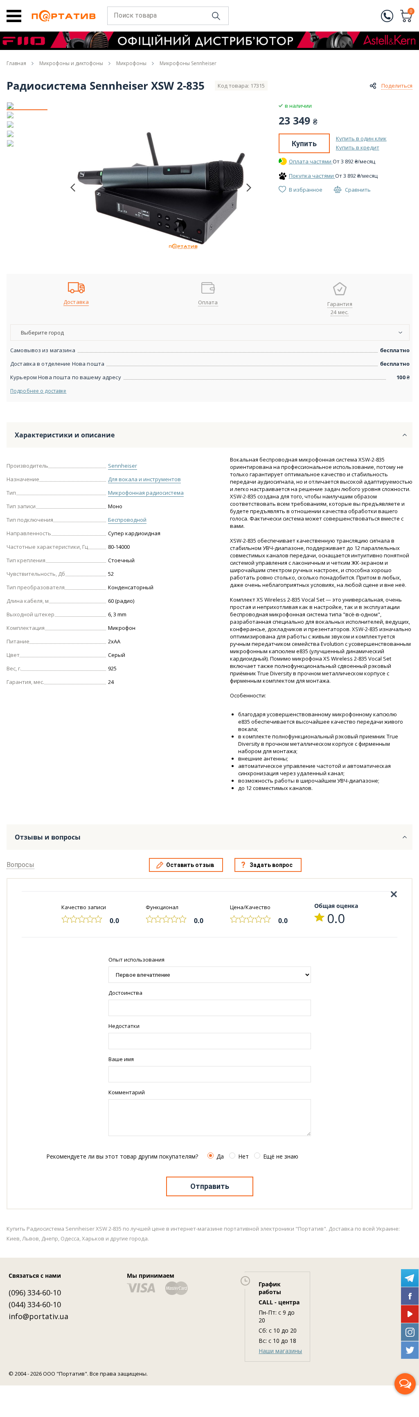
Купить (304, 143)
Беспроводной (127, 519)
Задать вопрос (271, 865)
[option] (27, 105)
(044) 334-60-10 (35, 1304)
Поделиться (396, 85)
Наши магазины (280, 1351)
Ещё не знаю (280, 1156)
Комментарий (126, 1092)
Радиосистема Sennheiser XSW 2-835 (106, 85)
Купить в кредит (357, 147)
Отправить (209, 1186)
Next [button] (249, 187)
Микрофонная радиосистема (146, 492)
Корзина (411, 12)
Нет (243, 1156)
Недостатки (124, 1026)
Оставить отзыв (190, 865)
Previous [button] (73, 188)
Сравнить (358, 189)
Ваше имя (121, 1059)
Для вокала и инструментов (144, 479)
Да (220, 1156)
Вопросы (20, 865)
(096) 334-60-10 (35, 1292)
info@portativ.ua (38, 1316)
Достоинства (125, 992)
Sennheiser (122, 465)
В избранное (305, 189)
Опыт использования (136, 959)
